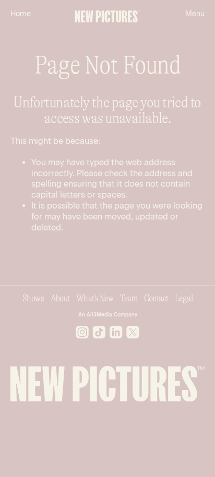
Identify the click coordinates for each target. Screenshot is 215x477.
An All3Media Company (107, 314)
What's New (94, 298)
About (60, 298)
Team (129, 298)
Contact (156, 298)
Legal (184, 298)
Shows (33, 298)
